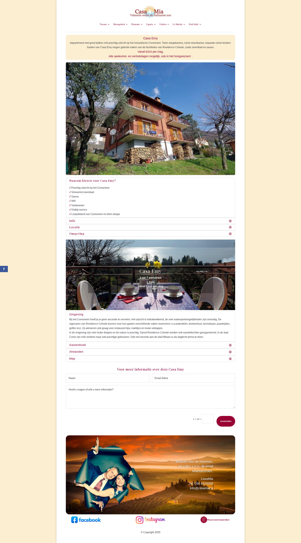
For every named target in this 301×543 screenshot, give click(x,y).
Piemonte (135, 24)
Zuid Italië (193, 24)
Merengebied (119, 24)
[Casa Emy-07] (150, 174)
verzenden (225, 421)
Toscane (103, 24)
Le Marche (177, 24)
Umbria (162, 24)
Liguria (149, 24)
